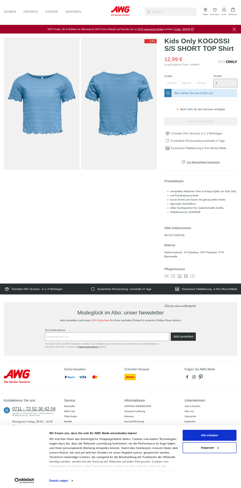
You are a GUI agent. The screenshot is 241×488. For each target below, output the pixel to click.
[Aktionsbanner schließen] (234, 29)
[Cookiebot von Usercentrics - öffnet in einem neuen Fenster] (24, 480)
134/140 (172, 83)
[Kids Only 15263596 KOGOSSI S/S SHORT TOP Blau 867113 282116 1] (41, 103)
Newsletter (69, 406)
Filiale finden (70, 416)
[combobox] (173, 12)
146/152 (186, 83)
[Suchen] (148, 12)
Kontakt (68, 421)
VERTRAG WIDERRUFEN (137, 406)
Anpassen (207, 447)
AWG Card (69, 411)
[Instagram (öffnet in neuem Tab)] (194, 378)
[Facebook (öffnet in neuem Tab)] (188, 378)
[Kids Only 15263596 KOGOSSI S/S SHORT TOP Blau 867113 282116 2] (119, 103)
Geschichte (190, 416)
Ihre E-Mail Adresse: (55, 330)
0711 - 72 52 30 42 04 (34, 409)
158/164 (201, 83)
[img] (150, 41)
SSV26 (186, 29)
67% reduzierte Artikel (151, 29)
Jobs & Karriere (192, 406)
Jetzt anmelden (183, 336)
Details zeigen (58, 480)
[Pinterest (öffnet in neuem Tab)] (201, 378)
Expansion (190, 421)
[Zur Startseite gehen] (120, 11)
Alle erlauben (209, 435)
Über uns (189, 411)
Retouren (129, 416)
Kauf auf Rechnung (134, 421)
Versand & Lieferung (134, 411)
